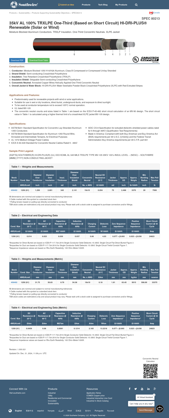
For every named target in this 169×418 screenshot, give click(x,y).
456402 (14, 190)
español (40, 410)
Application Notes (93, 393)
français (51, 410)
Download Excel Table (38, 60)
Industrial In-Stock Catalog (97, 400)
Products (13, 12)
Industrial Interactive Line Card (99, 398)
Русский (110, 410)
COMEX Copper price (95, 395)
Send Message (145, 410)
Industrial (52, 393)
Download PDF (17, 60)
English (18, 410)
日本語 (78, 410)
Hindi (69, 410)
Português (99, 410)
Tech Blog (102, 4)
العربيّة (61, 410)
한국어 (88, 410)
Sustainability (24, 12)
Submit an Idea (67, 4)
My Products (121, 4)
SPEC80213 (77, 12)
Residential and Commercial (59, 398)
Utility (50, 395)
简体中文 (29, 410)
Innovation (52, 400)
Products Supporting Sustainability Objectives (51, 12)
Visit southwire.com (17, 393)
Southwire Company (77, 415)
